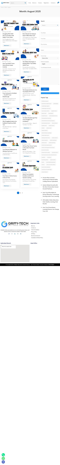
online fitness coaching (46, 132)
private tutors (55, 152)
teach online (52, 159)
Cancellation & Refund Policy (37, 237)
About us (33, 225)
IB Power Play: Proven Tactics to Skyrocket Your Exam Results (30, 147)
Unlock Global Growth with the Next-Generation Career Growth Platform (51, 186)
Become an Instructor (35, 235)
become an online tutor (46, 103)
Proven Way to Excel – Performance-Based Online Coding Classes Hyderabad (50, 179)
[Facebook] (9, 234)
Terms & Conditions (35, 229)
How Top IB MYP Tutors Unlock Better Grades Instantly (9, 65)
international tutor (53, 115)
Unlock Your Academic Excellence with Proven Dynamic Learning (28, 176)
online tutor (44, 142)
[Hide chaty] (3, 462)
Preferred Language (45, 61)
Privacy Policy (34, 231)
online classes (44, 130)
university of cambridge (46, 169)
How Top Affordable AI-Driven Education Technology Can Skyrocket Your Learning (51, 194)
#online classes (45, 101)
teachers (49, 157)
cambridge (55, 103)
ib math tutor (44, 115)
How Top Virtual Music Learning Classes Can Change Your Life (51, 209)
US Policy (33, 233)
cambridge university (46, 108)
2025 (5, 7)
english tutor (54, 110)
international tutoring (46, 118)
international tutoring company (48, 120)
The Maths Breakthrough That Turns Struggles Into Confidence (30, 119)
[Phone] (3, 454)
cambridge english (45, 106)
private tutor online (46, 152)
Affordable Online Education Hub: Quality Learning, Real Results (51, 201)
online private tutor (46, 137)
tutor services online (51, 164)
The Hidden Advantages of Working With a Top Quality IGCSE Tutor (29, 63)
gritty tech (44, 113)
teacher (43, 157)
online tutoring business (46, 145)
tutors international (46, 167)
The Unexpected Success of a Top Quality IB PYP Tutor (30, 90)
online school (54, 137)
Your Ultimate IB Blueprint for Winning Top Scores (10, 150)
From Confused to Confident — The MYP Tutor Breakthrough (10, 95)
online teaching (53, 140)
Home (2, 7)
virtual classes (45, 171)
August (9, 7)
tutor (43, 162)
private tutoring (45, 149)
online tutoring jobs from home (48, 147)
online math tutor (45, 135)
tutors (43, 164)
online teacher (45, 140)
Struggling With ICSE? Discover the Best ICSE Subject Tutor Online (8, 35)
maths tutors (51, 125)
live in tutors (54, 123)
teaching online (45, 159)
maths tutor (44, 125)
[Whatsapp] (3, 458)
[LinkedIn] (15, 234)
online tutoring (52, 142)
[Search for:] (18, 2)
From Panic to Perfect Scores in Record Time (10, 176)
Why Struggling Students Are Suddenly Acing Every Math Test (10, 123)
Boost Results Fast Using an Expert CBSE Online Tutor (29, 34)
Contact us (33, 227)
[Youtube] (21, 234)
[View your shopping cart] (58, 3)
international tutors (46, 123)
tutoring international (50, 162)
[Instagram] (18, 234)
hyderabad (51, 113)
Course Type (43, 55)
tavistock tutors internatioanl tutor (49, 154)
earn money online (45, 110)
